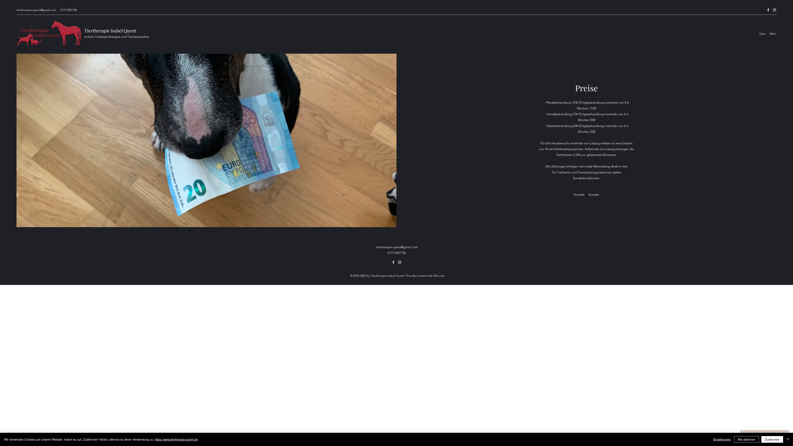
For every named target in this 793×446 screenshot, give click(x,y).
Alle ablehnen (746, 439)
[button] (579, 195)
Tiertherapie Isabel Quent (110, 30)
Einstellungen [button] (722, 439)
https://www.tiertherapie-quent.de (176, 439)
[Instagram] (774, 10)
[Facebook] (768, 10)
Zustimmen (772, 439)
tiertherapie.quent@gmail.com (36, 10)
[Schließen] (788, 439)
